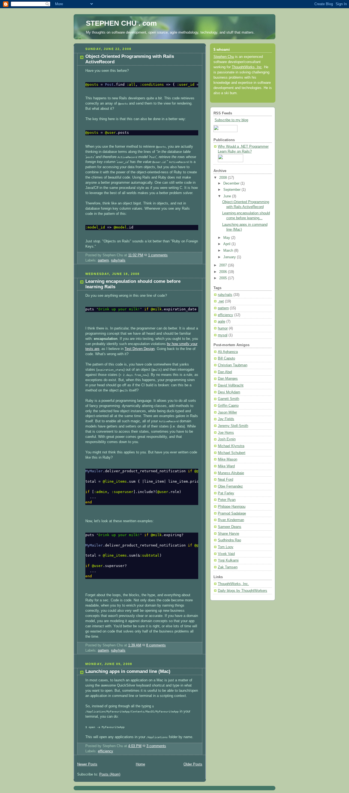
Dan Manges (228, 379)
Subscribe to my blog (231, 120)
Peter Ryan (227, 500)
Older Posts (192, 764)
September (232, 190)
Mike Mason (227, 459)
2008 (223, 178)
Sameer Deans (229, 527)
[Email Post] (169, 255)
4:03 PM (135, 746)
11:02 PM (135, 255)
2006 (223, 272)
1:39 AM (134, 645)
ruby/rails (118, 260)
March (228, 251)
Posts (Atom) (109, 774)
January (230, 257)
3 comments (156, 746)
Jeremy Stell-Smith (233, 426)
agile (221, 321)
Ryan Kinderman (231, 520)
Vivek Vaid (226, 554)
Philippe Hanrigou (231, 507)
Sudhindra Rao (229, 540)
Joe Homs (226, 433)
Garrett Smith (228, 399)
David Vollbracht (230, 385)
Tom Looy (225, 547)
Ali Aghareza (228, 352)
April (227, 244)
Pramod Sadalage (232, 513)
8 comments (156, 645)
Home (140, 764)
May (227, 238)
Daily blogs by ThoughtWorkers (242, 591)
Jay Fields (226, 419)
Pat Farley (226, 493)
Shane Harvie (228, 534)
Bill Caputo (226, 358)
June (227, 196)
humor (223, 328)
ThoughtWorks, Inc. (233, 584)
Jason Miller (227, 412)
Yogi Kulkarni (228, 560)
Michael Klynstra (231, 446)
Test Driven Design (140, 349)
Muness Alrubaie (231, 473)
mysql (222, 335)
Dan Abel (225, 372)
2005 (223, 278)
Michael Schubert (231, 453)
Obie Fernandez (230, 486)
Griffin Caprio (228, 406)
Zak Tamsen (227, 567)
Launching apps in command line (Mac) (127, 671)
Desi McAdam (229, 392)
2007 (223, 265)
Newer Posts (87, 764)
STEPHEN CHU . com (121, 23)
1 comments (158, 255)
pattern (103, 260)
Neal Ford (225, 480)
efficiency (105, 751)
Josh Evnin (227, 439)
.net (221, 301)
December (231, 183)
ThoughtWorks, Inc (247, 67)
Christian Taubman (232, 365)
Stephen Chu (223, 57)
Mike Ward (226, 466)
